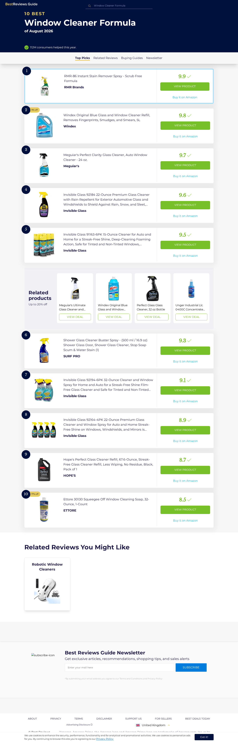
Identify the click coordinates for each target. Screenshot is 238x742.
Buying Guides (132, 58)
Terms (78, 718)
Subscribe (191, 667)
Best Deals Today (197, 718)
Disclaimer (104, 718)
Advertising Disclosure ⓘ (79, 724)
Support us (133, 718)
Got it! (204, 737)
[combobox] (119, 5)
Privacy (55, 718)
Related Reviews (105, 58)
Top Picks (82, 58)
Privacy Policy (104, 738)
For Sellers (163, 718)
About (32, 718)
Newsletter (154, 58)
